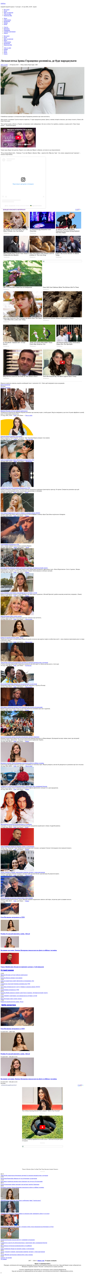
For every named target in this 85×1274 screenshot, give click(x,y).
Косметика (7, 21)
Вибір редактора (8, 1005)
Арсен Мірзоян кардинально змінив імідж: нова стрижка (17, 898)
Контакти (6, 28)
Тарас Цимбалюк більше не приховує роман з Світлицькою (17, 846)
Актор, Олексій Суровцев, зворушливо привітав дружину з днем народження (23, 872)
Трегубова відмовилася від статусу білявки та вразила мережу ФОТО (20, 513)
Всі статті (6, 9)
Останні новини (7, 970)
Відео (5, 24)
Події (5, 11)
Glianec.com (40, 1260)
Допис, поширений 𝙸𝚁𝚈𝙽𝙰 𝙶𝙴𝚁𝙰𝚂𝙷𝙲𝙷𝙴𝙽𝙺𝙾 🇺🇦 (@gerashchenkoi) (23, 205)
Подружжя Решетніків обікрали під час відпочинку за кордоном (19, 684)
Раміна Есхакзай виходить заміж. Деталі (12, 637)
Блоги (5, 54)
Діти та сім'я (7, 14)
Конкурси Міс (8, 15)
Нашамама (7, 30)
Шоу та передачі (8, 12)
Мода (5, 18)
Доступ (6, 27)
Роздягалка (29, 461)
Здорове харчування (9, 31)
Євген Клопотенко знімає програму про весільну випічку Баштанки (20, 737)
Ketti (15, 415)
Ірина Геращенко (5, 384)
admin (15, 439)
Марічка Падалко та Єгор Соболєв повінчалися (14, 411)
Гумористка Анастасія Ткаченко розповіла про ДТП (15, 488)
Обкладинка (7, 20)
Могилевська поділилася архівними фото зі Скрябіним (16, 824)
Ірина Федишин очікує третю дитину (11, 616)
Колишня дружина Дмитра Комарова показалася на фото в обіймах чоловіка (22, 763)
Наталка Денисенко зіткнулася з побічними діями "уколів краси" (21, 1200)
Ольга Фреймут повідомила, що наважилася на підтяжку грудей (19, 592)
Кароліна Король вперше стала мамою (11, 436)
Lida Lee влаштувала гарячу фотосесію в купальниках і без (17, 460)
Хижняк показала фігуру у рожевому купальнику (18, 1239)
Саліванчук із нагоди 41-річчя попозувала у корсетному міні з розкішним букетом (24, 786)
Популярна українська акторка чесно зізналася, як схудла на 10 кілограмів (21, 707)
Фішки (6, 23)
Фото (5, 51)
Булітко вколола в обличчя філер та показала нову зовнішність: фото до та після (25, 1213)
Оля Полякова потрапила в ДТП (10, 544)
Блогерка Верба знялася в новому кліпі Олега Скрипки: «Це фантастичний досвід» (24, 568)
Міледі (6, 33)
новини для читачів (6, 1257)
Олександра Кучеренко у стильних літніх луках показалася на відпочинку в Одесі (27, 1226)
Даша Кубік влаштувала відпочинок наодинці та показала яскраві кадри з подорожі (24, 662)
